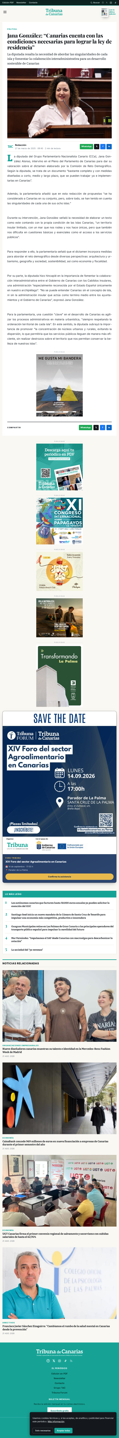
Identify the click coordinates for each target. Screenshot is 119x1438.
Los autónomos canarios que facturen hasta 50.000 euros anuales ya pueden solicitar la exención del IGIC (60, 905)
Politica (12, 29)
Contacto (33, 2)
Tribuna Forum (59, 1392)
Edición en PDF (59, 1373)
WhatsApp (86, 146)
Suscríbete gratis (60, 1410)
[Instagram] (111, 3)
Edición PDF (8, 2)
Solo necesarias (43, 1430)
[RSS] (71, 1360)
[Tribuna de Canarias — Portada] (54, 12)
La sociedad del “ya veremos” (27, 949)
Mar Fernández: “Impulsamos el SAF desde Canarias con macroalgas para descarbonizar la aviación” (62, 940)
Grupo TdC (59, 1387)
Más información (56, 1421)
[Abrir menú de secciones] (4, 12)
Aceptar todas (63, 1430)
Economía (8, 1138)
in (109, 146)
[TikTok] (115, 3)
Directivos (8, 1323)
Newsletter (21, 2)
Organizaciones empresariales (20, 1045)
